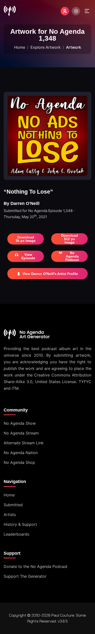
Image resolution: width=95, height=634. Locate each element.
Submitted (13, 504)
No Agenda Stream (21, 433)
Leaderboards (16, 534)
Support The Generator (25, 576)
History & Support (20, 524)
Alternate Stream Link (24, 442)
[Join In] (65, 11)
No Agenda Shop (19, 462)
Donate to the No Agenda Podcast (35, 566)
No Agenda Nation (21, 452)
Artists (10, 514)
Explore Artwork (45, 47)
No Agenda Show (20, 423)
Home (19, 47)
